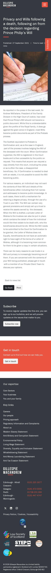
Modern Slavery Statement (15, 431)
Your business (9, 394)
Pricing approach (11, 419)
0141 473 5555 (34, 488)
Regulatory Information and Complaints (21, 423)
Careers (6, 411)
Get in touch (10, 361)
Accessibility (32, 514)
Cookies (22, 514)
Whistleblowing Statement (15, 452)
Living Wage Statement (13, 444)
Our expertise (10, 384)
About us (7, 427)
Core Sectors (9, 390)
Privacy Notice (10, 514)
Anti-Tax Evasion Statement (15, 460)
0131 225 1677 (34, 482)
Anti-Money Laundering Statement (19, 456)
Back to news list (12, 280)
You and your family (12, 398)
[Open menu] (45, 4)
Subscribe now (11, 323)
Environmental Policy (12, 440)
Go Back (9, 287)
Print (19, 287)
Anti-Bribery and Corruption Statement (20, 435)
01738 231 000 (34, 492)
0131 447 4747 (34, 495)
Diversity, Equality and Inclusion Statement (23, 448)
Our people (8, 415)
